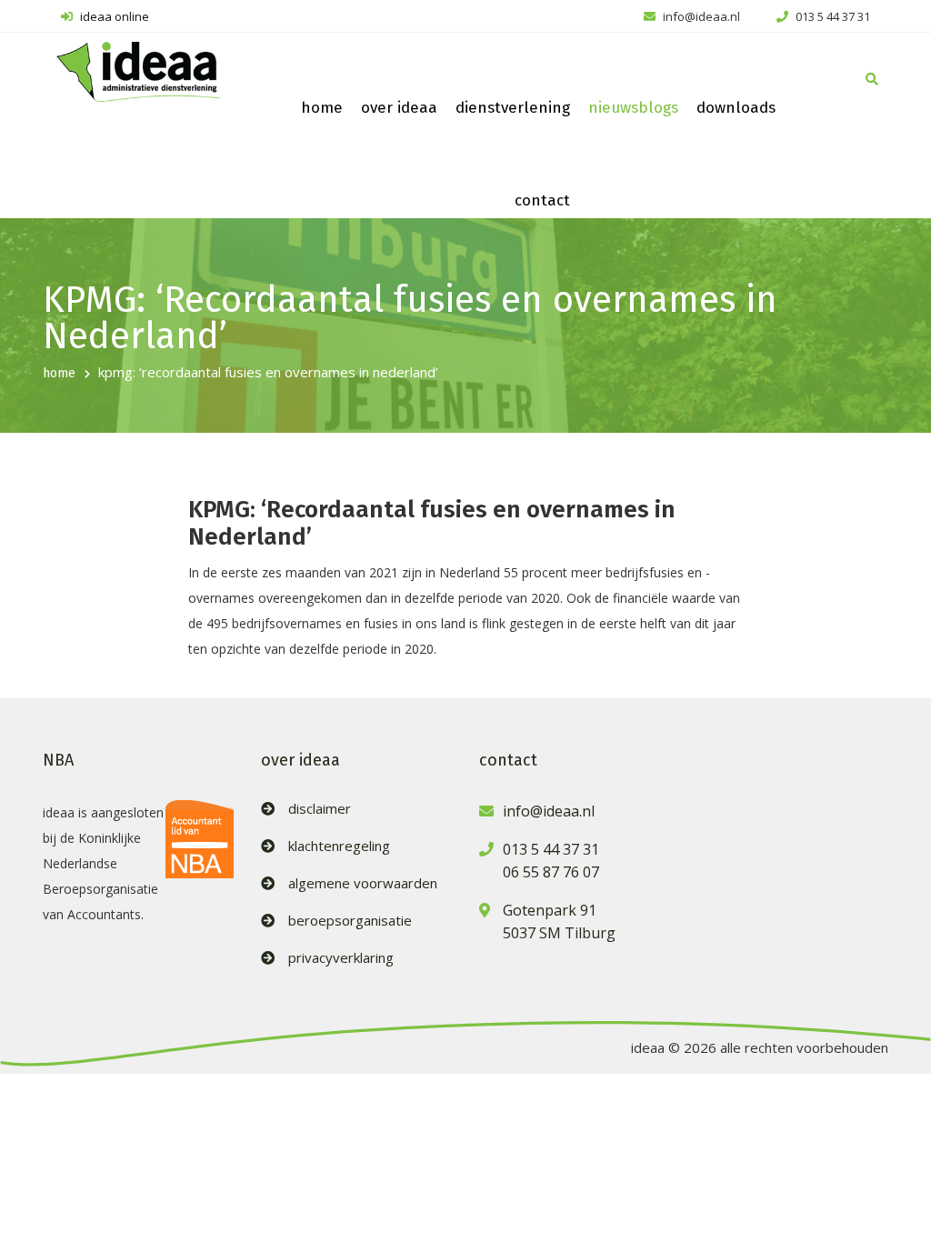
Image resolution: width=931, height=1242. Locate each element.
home (322, 107)
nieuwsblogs (633, 107)
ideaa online (113, 16)
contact (542, 200)
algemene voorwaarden (362, 883)
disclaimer (319, 808)
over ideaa (399, 107)
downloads (736, 107)
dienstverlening (512, 107)
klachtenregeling (339, 846)
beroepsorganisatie (350, 920)
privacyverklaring (341, 958)
